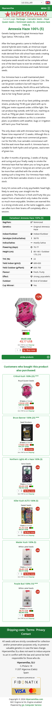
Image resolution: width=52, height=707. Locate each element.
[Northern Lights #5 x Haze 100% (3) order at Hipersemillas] (27, 474)
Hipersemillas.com (34, 699)
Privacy (40, 630)
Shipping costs (16, 630)
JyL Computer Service (31, 705)
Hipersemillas (8, 8)
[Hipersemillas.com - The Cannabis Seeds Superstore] (26, 14)
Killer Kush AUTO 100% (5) (26, 500)
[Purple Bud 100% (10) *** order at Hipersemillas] (27, 598)
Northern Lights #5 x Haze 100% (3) (26, 459)
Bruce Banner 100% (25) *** (26, 417)
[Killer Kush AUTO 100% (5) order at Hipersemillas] (27, 515)
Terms (30, 630)
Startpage (20, 19)
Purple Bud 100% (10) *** (26, 583)
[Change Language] (48, 2)
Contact (26, 634)
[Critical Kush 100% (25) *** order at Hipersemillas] (27, 391)
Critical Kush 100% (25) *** (26, 376)
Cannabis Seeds (34, 19)
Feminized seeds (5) (26, 22)
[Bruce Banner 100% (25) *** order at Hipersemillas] (27, 432)
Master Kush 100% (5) (26, 542)
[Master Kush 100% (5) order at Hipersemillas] (27, 557)
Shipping (31, 345)
